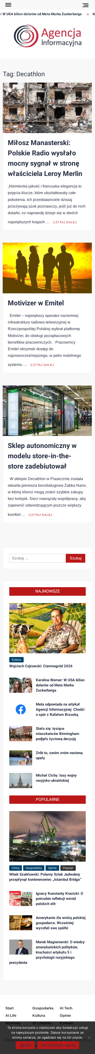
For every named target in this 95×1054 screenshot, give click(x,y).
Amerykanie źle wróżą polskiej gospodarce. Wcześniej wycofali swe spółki (61, 923)
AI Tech (66, 1008)
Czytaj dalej (65, 222)
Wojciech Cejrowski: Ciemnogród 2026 (41, 666)
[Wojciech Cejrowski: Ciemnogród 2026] (47, 628)
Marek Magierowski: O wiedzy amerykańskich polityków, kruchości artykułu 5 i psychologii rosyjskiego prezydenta (47, 952)
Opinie (52, 868)
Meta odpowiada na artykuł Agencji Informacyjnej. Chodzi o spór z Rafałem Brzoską (60, 709)
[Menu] (8, 5)
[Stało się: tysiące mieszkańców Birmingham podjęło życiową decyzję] (20, 733)
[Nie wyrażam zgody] (88, 1037)
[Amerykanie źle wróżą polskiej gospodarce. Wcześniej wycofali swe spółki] (20, 922)
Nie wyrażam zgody (58, 1045)
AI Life (10, 1015)
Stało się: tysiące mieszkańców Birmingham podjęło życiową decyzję (57, 734)
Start (9, 1008)
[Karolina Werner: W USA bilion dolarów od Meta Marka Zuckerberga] (20, 685)
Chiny (15, 868)
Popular (68, 868)
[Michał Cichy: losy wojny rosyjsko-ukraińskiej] (20, 780)
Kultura (16, 659)
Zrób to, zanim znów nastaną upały (59, 755)
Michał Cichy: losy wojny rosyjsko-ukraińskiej (56, 778)
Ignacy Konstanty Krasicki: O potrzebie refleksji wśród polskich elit (59, 898)
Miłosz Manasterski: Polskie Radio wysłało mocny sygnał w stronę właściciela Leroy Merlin (45, 158)
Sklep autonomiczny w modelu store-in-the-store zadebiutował (42, 456)
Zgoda (25, 1045)
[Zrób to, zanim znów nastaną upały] (20, 758)
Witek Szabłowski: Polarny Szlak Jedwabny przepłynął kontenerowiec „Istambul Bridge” (45, 877)
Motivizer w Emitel (36, 303)
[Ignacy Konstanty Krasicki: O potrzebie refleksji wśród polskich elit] (20, 898)
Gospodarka (34, 868)
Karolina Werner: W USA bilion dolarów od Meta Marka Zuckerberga (60, 685)
